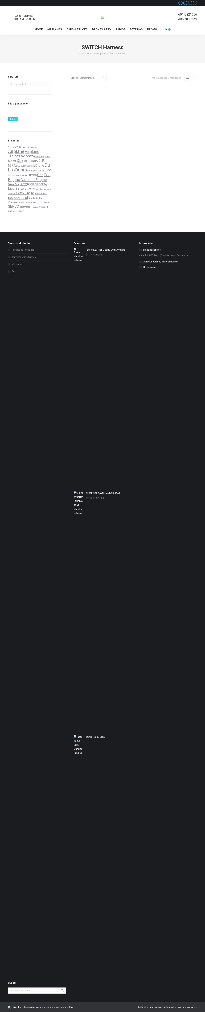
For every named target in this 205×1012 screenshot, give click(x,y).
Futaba (32, 175)
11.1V (11, 147)
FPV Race (12, 175)
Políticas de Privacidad (23, 250)
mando (39, 189)
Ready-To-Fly (35, 198)
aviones (27, 156)
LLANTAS (31, 189)
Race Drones (41, 193)
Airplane (16, 151)
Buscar (48, 84)
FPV (47, 170)
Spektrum (26, 206)
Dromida (31, 166)
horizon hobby (37, 184)
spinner (36, 207)
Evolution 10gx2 (35, 170)
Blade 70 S (39, 156)
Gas (40, 175)
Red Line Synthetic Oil (29, 202)
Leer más (88, 138)
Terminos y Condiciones (24, 257)
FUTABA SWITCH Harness (88, 130)
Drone (39, 165)
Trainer (20, 211)
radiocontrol (18, 197)
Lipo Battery (17, 189)
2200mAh (20, 147)
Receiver (13, 202)
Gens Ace (13, 184)
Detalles (132, 148)
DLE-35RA (31, 161)
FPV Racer (22, 175)
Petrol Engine (25, 193)
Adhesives (32, 147)
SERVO (13, 206)
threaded (43, 207)
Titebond (12, 211)
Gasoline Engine (33, 180)
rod (41, 202)
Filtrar (13, 119)
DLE (20, 160)
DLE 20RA (21, 165)
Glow (23, 184)
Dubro (21, 170)
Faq (13, 271)
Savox (46, 202)
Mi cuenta (17, 264)
